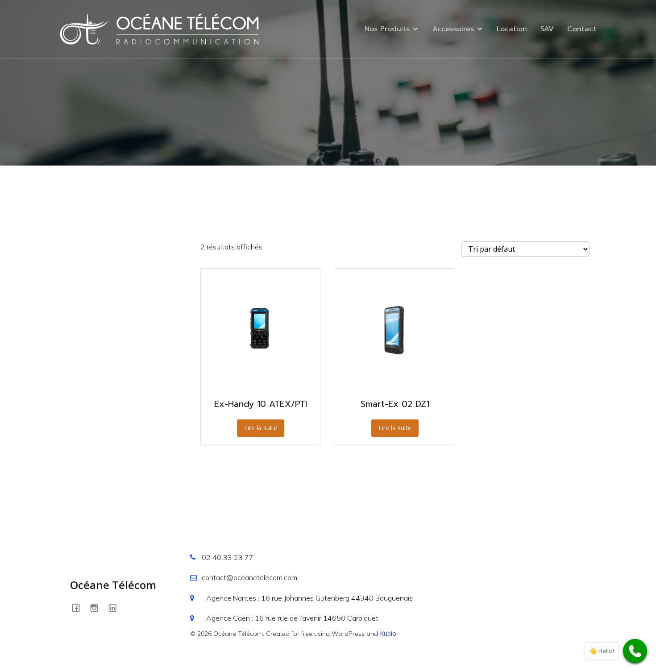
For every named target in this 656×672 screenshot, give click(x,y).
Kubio (388, 633)
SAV (547, 29)
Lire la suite (260, 427)
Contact (581, 29)
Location (512, 29)
